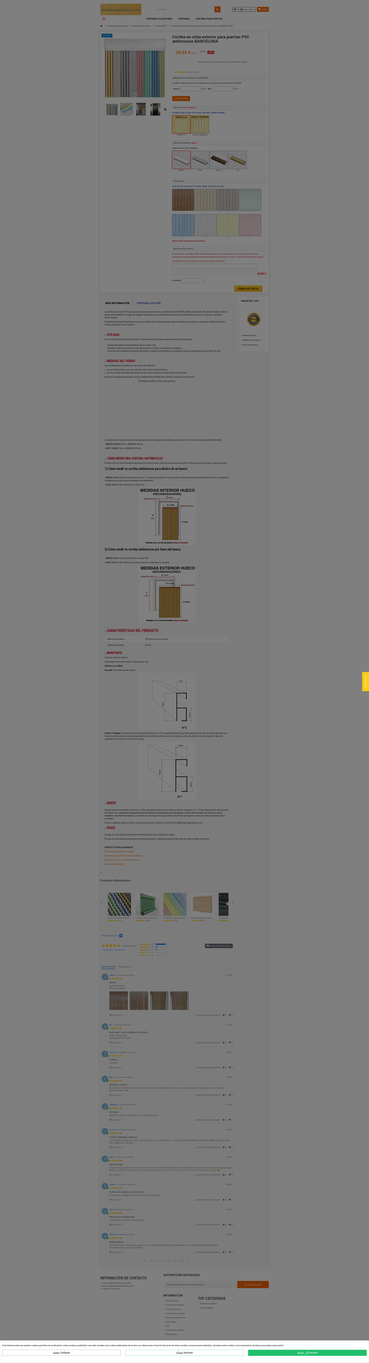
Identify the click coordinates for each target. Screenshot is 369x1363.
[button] (365, 681)
